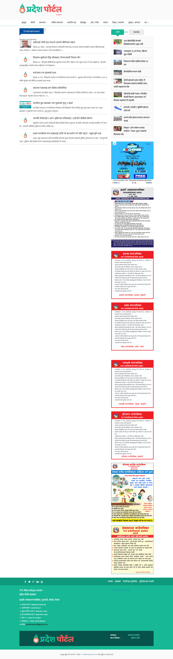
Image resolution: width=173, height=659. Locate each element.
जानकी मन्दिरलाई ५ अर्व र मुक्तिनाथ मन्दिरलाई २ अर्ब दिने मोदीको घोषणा (62, 118)
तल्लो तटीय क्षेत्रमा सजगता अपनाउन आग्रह (137, 119)
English (59, 15)
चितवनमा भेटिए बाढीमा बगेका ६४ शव (136, 63)
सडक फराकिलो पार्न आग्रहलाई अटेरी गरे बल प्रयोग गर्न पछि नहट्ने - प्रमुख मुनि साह (67, 133)
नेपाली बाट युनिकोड (130, 581)
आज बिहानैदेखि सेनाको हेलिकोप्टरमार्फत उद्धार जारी (133, 42)
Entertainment (32, 31)
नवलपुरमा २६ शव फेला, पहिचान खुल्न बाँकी (135, 52)
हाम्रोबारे (118, 581)
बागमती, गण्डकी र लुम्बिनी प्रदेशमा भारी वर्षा (136, 109)
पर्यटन (105, 22)
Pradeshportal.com (90, 654)
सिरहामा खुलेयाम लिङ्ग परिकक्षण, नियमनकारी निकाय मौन (56, 57)
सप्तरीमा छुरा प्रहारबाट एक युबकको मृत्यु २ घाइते (53, 103)
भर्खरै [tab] (117, 32)
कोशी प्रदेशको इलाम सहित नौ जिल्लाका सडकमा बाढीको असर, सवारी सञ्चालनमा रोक (130, 84)
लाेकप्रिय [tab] (136, 32)
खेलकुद (83, 22)
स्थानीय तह (71, 22)
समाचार (42, 22)
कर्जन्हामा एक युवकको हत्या (44, 73)
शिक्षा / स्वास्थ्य (118, 22)
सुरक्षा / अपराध (134, 22)
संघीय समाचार (57, 22)
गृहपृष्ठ (24, 22)
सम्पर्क (110, 581)
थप (145, 22)
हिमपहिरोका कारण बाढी (132, 71)
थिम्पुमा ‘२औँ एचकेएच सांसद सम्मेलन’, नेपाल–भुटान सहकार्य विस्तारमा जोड (130, 131)
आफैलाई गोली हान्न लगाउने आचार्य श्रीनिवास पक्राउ (54, 42)
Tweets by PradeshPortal (120, 590)
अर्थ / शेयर (95, 22)
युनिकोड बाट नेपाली (146, 581)
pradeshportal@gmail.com (37, 624)
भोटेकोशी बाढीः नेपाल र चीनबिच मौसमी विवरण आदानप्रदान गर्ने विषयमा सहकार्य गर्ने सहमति (130, 97)
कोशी (33, 22)
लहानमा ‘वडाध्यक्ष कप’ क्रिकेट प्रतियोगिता (50, 88)
